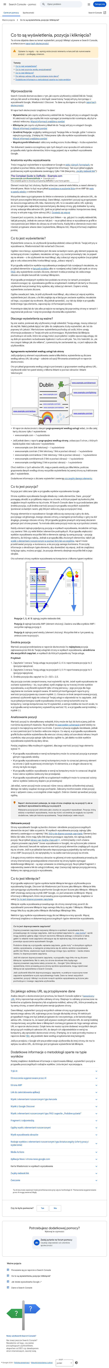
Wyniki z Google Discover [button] (23, 1106)
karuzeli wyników (41, 268)
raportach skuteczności (37, 43)
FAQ (13, 272)
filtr (28, 1036)
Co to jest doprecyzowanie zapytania (35, 899)
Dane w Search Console (21, 1288)
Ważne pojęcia (14, 1263)
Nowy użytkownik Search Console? (21, 1336)
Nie (55, 1208)
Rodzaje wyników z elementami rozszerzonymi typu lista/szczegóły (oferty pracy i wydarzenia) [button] (50, 1143)
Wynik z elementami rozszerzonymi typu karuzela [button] (34, 1099)
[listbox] (64, 1362)
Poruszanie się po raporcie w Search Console (31, 1270)
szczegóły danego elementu (78, 478)
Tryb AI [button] (14, 1071)
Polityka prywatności (22, 1363)
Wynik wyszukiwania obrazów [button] (24, 1134)
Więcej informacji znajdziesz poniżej (47, 121)
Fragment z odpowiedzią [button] (22, 1120)
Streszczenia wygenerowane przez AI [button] (28, 1078)
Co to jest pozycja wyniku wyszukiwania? (33, 69)
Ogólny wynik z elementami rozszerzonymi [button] (31, 1127)
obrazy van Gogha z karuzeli (44, 840)
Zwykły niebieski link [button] (20, 1173)
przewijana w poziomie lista (62, 188)
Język (60, 1359)
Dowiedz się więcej (61, 212)
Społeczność (28, 13)
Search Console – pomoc (22, 4)
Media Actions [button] (17, 1152)
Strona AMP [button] (16, 1085)
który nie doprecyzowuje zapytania (65, 833)
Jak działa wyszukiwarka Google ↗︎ (26, 1282)
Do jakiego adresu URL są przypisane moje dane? (37, 76)
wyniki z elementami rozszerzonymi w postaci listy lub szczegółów (42, 541)
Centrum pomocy (11, 13)
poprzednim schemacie (68, 725)
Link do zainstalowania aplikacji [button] (25, 1092)
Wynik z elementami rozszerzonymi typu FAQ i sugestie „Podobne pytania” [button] (46, 1113)
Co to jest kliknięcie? (25, 73)
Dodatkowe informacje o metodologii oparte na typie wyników (43, 79)
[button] (5, 4)
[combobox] (64, 4)
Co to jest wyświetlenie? (26, 66)
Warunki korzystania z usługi (42, 1363)
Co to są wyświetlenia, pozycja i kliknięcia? (31, 1276)
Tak (42, 1208)
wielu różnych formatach (77, 165)
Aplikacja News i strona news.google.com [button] (30, 1159)
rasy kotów (80, 933)
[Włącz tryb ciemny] (76, 1362)
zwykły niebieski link (85, 171)
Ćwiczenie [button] (15, 1180)
